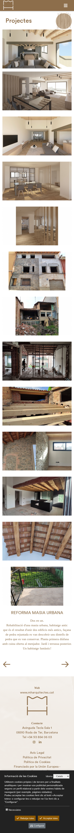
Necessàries (15, 810)
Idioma (49, 776)
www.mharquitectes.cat (37, 692)
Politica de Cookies (37, 762)
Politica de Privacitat (37, 757)
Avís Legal (37, 752)
